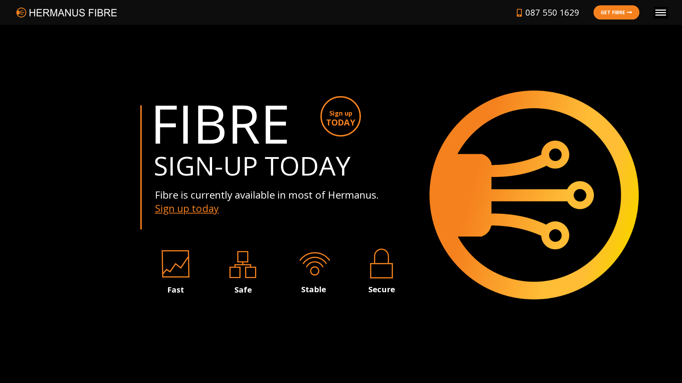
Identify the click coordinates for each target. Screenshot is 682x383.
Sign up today (187, 208)
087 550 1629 (552, 12)
